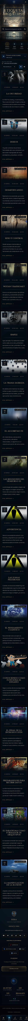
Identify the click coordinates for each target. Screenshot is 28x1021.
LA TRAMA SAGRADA (14, 383)
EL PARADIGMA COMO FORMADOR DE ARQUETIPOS (14, 833)
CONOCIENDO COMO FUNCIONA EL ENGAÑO (14, 680)
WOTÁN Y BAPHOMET (14, 286)
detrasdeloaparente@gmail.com (14, 930)
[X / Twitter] (24, 935)
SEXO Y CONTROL (14, 238)
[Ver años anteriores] (2, 46)
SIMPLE (14, 335)
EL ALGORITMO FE (14, 431)
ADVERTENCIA (14, 529)
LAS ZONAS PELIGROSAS (14, 579)
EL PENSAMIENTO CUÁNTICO (14, 629)
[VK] (20, 935)
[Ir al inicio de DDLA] (14, 2)
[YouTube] (3, 935)
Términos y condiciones (14, 1012)
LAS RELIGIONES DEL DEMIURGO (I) (14, 480)
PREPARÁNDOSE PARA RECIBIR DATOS (14, 781)
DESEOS (14, 142)
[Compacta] (24, 66)
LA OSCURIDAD (14, 94)
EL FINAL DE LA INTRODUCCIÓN (14, 731)
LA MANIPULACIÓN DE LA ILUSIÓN (14, 884)
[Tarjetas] (20, 66)
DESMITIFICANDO (14, 190)
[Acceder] (25, 2)
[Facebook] (16, 935)
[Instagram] (12, 935)
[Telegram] (7, 935)
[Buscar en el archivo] (3, 29)
